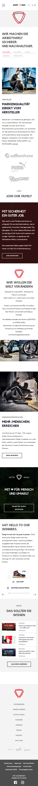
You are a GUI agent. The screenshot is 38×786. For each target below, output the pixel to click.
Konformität (27, 766)
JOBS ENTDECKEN (12, 255)
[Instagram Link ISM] (22, 782)
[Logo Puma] (19, 170)
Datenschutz (8, 763)
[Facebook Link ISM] (15, 782)
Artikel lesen (22, 630)
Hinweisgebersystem (26, 769)
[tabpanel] (19, 35)
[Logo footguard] (19, 180)
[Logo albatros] (19, 156)
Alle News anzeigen (19, 664)
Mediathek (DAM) (11, 769)
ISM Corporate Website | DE (19, 5)
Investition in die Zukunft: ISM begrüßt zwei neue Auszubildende (26, 639)
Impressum (17, 763)
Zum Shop (20, 582)
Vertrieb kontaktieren (20, 588)
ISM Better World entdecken (19, 508)
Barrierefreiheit (28, 763)
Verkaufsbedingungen (14, 766)
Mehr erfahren (12, 455)
